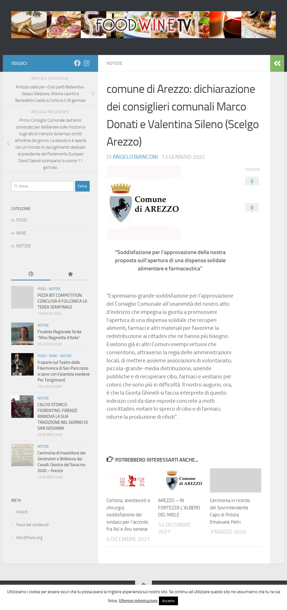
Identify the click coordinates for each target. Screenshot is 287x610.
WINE (21, 233)
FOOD (21, 220)
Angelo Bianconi (135, 156)
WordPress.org (29, 537)
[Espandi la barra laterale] (277, 63)
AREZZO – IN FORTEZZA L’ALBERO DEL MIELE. (179, 507)
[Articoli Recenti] (30, 274)
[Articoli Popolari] (70, 274)
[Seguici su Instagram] (86, 63)
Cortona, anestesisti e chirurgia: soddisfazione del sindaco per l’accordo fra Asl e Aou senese (128, 515)
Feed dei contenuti (32, 524)
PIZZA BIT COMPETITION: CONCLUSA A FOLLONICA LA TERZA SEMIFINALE (62, 301)
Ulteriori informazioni (138, 600)
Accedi (21, 511)
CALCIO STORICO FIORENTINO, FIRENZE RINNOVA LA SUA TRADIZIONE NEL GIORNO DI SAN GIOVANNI (63, 416)
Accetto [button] (168, 601)
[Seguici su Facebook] (77, 63)
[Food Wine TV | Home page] (143, 24)
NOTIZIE (114, 63)
